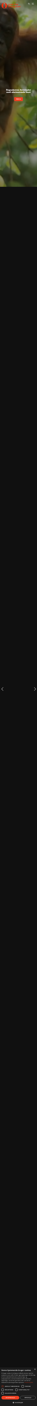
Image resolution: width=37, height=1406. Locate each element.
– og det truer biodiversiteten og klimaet (18, 91)
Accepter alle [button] (10, 1397)
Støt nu (18, 100)
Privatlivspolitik (29, 1382)
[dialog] (18, 1386)
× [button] (35, 1369)
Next (35, 689)
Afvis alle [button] (28, 1397)
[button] (18, 1402)
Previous (2, 689)
